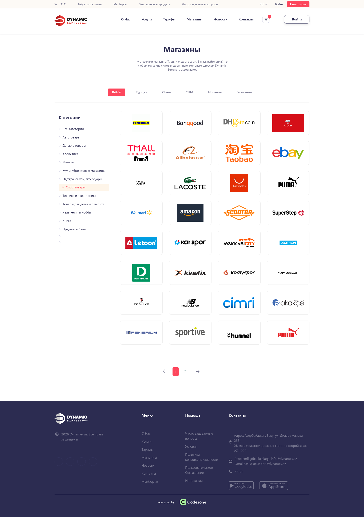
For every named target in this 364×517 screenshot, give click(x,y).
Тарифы (169, 19)
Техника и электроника (79, 196)
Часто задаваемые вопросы (200, 4)
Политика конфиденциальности (201, 457)
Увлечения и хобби (77, 212)
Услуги (147, 19)
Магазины (194, 19)
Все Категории (73, 129)
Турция (141, 92)
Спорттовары (76, 187)
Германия (244, 92)
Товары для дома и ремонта (83, 204)
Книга (67, 221)
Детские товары (74, 146)
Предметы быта (74, 229)
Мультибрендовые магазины (84, 171)
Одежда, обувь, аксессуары (82, 179)
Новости (221, 19)
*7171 (63, 4)
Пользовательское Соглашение (199, 470)
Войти (279, 4)
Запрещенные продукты (154, 4)
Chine (166, 92)
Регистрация (298, 4)
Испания (215, 92)
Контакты (246, 19)
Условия (191, 446)
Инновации (194, 480)
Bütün (116, 92)
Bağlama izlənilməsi (90, 4)
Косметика (70, 154)
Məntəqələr (121, 4)
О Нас (125, 19)
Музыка (68, 162)
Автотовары (71, 137)
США (189, 92)
